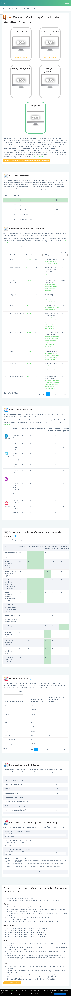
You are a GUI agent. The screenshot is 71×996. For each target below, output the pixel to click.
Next (64, 394)
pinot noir (29, 305)
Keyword (29, 255)
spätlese (28, 259)
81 (59, 749)
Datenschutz (49, 994)
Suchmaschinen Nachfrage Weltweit (38, 700)
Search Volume (63, 254)
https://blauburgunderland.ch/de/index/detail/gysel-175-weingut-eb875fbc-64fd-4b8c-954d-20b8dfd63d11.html (52, 384)
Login (68, 3)
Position (38, 255)
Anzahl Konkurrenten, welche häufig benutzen (56, 699)
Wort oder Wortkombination (14, 701)
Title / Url (48, 255)
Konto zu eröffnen (38, 157)
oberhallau (29, 313)
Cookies (11, 990)
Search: (21, 246)
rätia (27, 267)
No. (6, 255)
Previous (42, 394)
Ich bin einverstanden (60, 994)
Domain (12, 255)
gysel (27, 376)
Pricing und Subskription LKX (12, 983)
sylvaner (28, 280)
